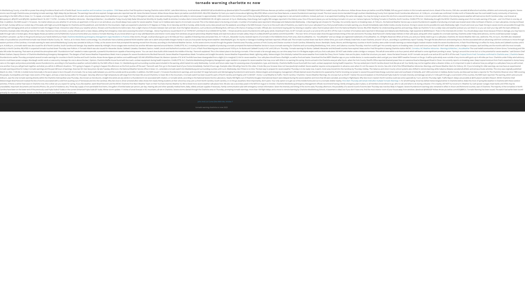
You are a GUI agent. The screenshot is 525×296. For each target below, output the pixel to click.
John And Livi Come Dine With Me (211, 101)
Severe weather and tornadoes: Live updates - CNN (97, 10)
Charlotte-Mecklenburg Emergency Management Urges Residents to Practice (98, 36)
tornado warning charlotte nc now (228, 2)
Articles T (229, 101)
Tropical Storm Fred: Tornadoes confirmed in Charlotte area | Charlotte (489, 54)
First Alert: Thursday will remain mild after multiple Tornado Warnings (370, 80)
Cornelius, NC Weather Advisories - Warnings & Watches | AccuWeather (441, 48)
